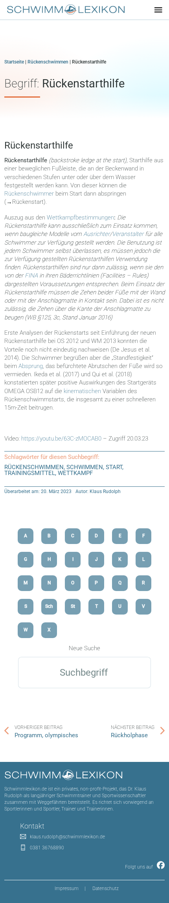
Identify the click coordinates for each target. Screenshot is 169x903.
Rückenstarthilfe (38, 145)
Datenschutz (105, 888)
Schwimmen (84, 467)
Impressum (67, 888)
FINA (31, 275)
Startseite (14, 62)
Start (114, 467)
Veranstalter (127, 234)
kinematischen (82, 391)
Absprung (30, 366)
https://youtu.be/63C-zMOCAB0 (62, 438)
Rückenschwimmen (48, 62)
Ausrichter (96, 234)
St (73, 606)
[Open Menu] (158, 10)
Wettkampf (75, 473)
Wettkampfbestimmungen (80, 217)
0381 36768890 (47, 847)
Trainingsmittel (29, 473)
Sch (49, 606)
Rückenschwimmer (29, 193)
